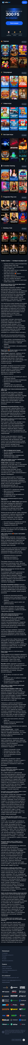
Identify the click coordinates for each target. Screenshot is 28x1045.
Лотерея (4, 958)
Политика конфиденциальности (9, 970)
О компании (5, 953)
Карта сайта (5, 972)
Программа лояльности (7, 955)
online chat (12, 980)
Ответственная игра (7, 968)
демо (5, 55)
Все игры (24, 41)
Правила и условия (6, 966)
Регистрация (14, 23)
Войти (24, 2)
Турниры (4, 956)
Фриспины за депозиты (7, 960)
